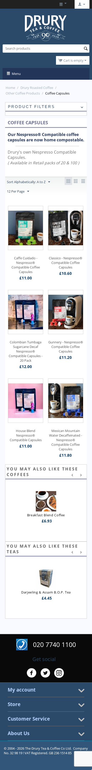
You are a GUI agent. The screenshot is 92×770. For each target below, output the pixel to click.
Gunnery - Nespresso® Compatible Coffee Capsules (65, 347)
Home (10, 87)
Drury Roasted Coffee (36, 87)
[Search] (85, 49)
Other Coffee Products (23, 93)
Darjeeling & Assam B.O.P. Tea (46, 592)
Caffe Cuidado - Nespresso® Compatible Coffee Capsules (26, 265)
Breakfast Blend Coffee (46, 515)
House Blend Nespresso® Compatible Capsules (26, 435)
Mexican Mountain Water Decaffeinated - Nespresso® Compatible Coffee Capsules (65, 439)
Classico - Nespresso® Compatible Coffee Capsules (65, 262)
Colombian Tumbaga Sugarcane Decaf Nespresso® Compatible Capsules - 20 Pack (25, 351)
